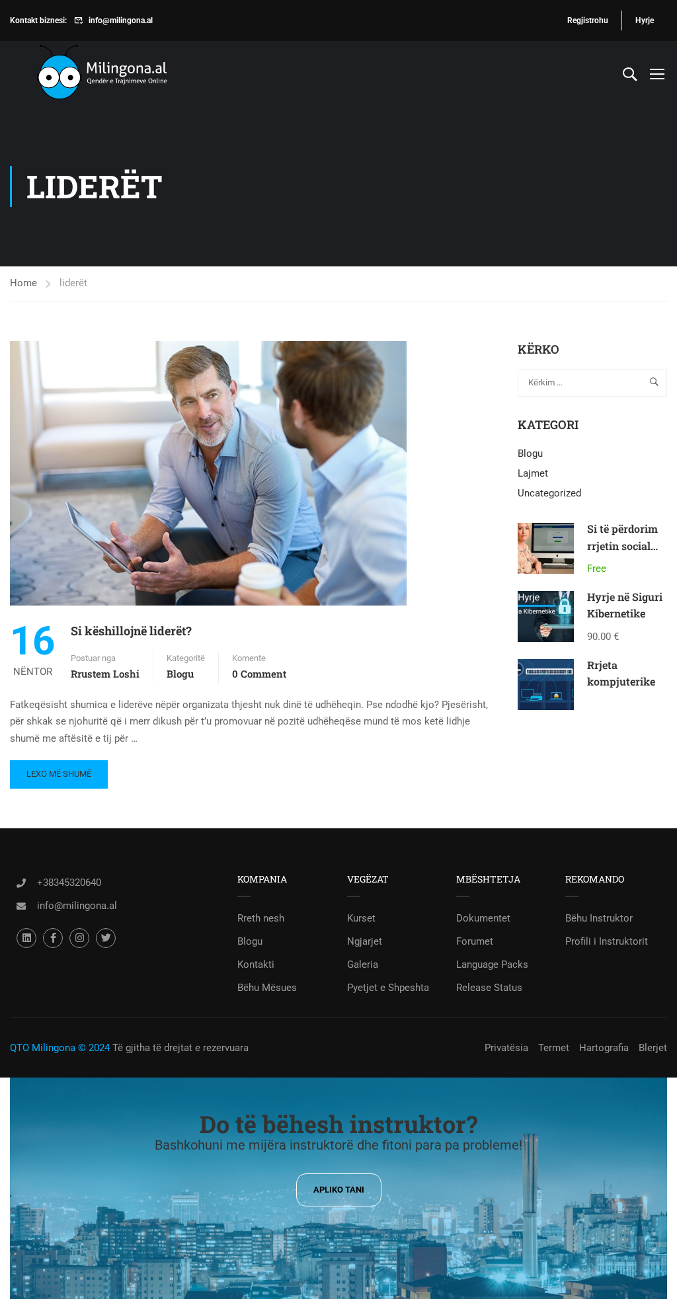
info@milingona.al (121, 20)
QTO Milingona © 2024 (60, 1048)
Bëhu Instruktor (599, 918)
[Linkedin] (26, 938)
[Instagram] (79, 938)
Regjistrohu (587, 20)
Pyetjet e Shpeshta (388, 988)
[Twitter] (106, 938)
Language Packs (492, 964)
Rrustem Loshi (105, 673)
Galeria (362, 964)
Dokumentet (483, 918)
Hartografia (604, 1048)
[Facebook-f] (53, 938)
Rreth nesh (260, 918)
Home (23, 283)
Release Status (489, 988)
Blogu (180, 673)
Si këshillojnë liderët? (131, 631)
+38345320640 (69, 882)
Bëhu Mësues (267, 988)
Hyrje (644, 20)
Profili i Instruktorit (606, 941)
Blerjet (653, 1048)
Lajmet (533, 473)
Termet (553, 1048)
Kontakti (255, 964)
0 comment (259, 673)
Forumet (474, 941)
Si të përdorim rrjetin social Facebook (622, 545)
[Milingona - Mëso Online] (122, 73)
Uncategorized (549, 493)
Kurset (361, 918)
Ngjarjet (364, 941)
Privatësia (506, 1048)
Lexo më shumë (58, 769)
